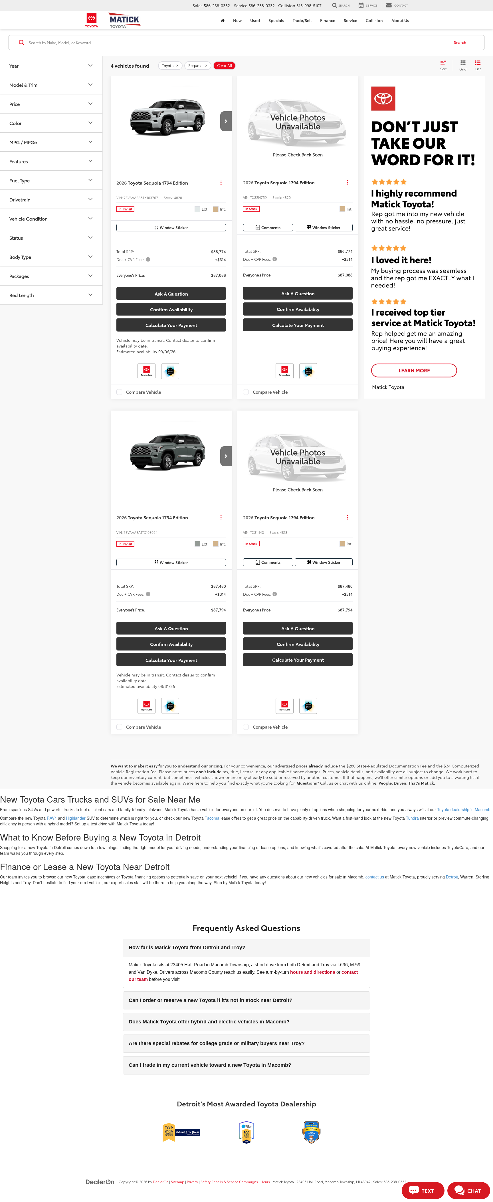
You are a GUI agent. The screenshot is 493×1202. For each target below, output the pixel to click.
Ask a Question (171, 293)
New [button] (237, 20)
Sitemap (177, 1181)
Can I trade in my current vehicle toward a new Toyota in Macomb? (210, 1065)
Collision (374, 20)
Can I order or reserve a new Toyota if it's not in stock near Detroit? (210, 1000)
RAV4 (52, 818)
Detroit (452, 877)
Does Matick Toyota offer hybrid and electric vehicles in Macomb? (209, 1022)
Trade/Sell (302, 20)
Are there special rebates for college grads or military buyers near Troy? (217, 1043)
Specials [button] (276, 20)
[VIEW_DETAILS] (297, 121)
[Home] (223, 20)
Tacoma (212, 818)
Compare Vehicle (143, 392)
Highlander (76, 818)
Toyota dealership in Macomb (463, 809)
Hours (265, 1181)
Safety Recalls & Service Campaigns (229, 1181)
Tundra (412, 818)
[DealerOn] (100, 1181)
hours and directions (312, 972)
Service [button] (350, 20)
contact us (374, 877)
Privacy (192, 1181)
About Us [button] (400, 20)
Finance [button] (327, 20)
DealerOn (160, 1181)
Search (460, 42)
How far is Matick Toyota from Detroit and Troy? (187, 947)
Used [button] (255, 20)
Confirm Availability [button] (171, 309)
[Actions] (221, 182)
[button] (226, 121)
